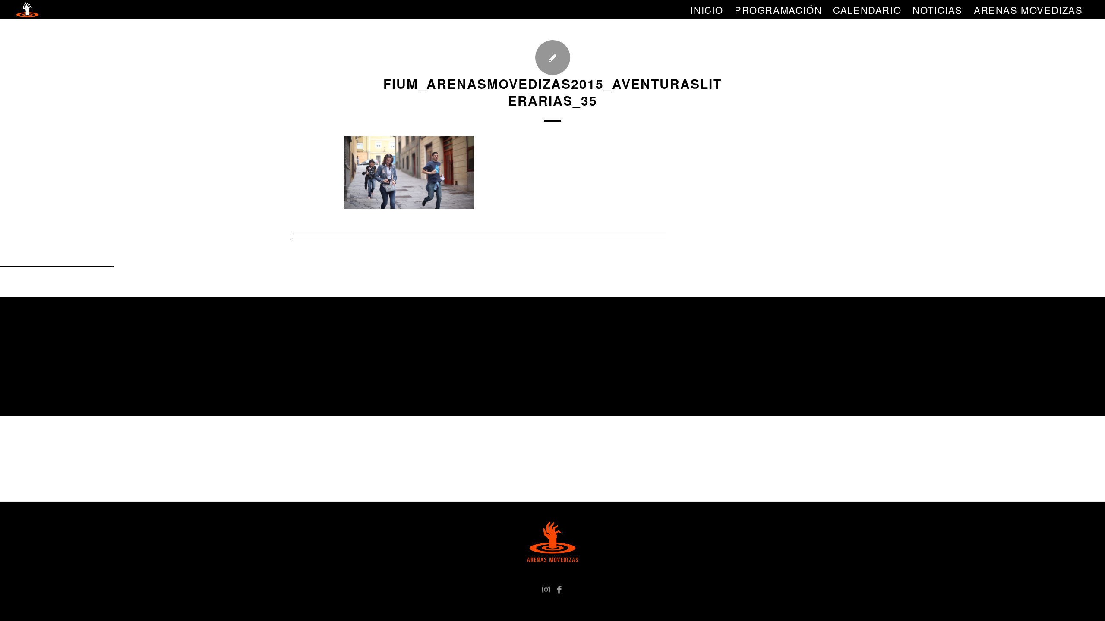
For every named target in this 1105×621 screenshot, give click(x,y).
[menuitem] (707, 9)
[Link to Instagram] (546, 588)
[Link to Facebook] (558, 588)
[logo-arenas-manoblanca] (27, 9)
